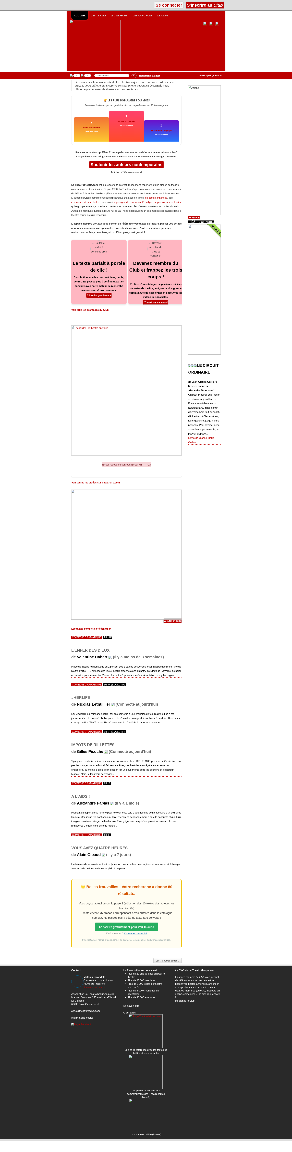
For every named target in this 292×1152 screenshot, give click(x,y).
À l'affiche (119, 15)
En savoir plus (131, 1005)
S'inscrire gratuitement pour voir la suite (126, 926)
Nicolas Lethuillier (93, 704)
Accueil (80, 15)
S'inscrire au (204, 5)
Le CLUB (162, 15)
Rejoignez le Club (184, 1000)
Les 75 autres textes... (167, 960)
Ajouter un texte (172, 621)
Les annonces (142, 15)
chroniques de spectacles (85, 202)
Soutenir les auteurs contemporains (126, 164)
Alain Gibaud (89, 855)
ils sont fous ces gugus (161, 130)
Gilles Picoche (90, 751)
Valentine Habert (92, 657)
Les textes (98, 15)
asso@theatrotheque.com (85, 1010)
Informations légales (82, 1017)
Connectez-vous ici (133, 172)
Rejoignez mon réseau (94, 987)
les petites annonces (156, 197)
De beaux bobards (91, 127)
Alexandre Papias (93, 803)
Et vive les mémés (126, 121)
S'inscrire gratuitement (99, 295)
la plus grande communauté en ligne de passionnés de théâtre (148, 202)
